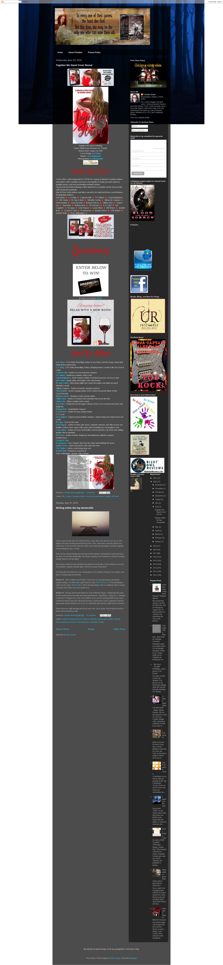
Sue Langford (61, 417)
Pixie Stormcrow (102, 582)
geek (105, 619)
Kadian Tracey (62, 446)
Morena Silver (76, 585)
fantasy (100, 619)
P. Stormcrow (61, 443)
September (159, 496)
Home (60, 52)
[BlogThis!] (102, 493)
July (157, 503)
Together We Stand (112, 496)
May (157, 527)
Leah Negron (61, 425)
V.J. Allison (60, 375)
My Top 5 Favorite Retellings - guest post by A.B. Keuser (158, 668)
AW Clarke (60, 380)
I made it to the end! (164, 801)
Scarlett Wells (61, 451)
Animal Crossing (68, 619)
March (157, 534)
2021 (155, 478)
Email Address (137, 151)
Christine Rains (69, 493)
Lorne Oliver (61, 430)
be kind (84, 619)
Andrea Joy (60, 401)
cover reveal (89, 496)
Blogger (134, 958)
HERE (99, 298)
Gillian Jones (61, 399)
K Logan (59, 422)
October (158, 492)
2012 (155, 571)
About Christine (75, 52)
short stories (99, 496)
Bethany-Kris (61, 409)
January (158, 541)
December (159, 485)
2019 (155, 546)
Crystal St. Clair (62, 440)
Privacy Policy (94, 52)
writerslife (93, 622)
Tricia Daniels (61, 391)
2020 (155, 482)
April (157, 531)
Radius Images (115, 958)
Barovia (78, 619)
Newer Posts (62, 629)
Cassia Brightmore (93, 156)
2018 (155, 550)
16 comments (91, 615)
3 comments (90, 493)
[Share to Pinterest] (109, 493)
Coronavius (92, 619)
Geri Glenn (96, 153)
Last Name (135, 165)
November (159, 488)
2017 (155, 553)
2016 (155, 557)
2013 (155, 568)
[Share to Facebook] (107, 493)
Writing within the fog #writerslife (74, 508)
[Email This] (100, 493)
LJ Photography (96, 159)
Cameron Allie (62, 373)
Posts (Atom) (71, 635)
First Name (135, 158)
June (157, 507)
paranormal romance (68, 622)
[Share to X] (104, 493)
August (158, 499)
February (158, 538)
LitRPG (111, 619)
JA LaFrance (61, 412)
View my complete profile (139, 118)
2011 (155, 575)
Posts (135, 126)
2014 (155, 564)
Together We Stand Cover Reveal (74, 65)
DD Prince (60, 435)
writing (101, 622)
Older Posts (119, 629)
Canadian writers (78, 496)
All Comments (138, 130)
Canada (68, 496)
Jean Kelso (60, 404)
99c (63, 496)
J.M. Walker (61, 448)
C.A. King (60, 367)
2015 (155, 561)
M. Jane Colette (62, 383)
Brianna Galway (62, 396)
